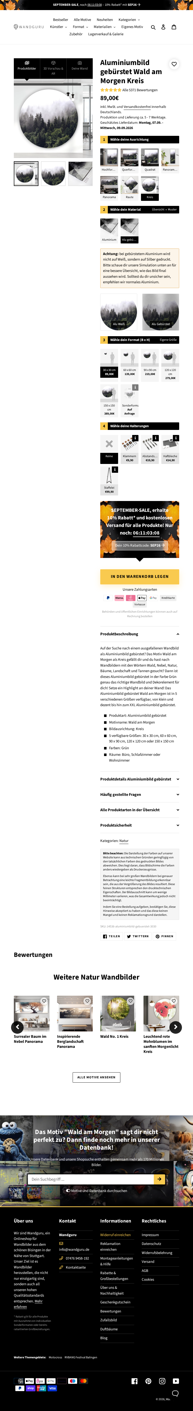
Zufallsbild (108, 1320)
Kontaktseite (76, 1267)
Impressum (150, 1235)
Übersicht (158, 209)
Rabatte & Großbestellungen (114, 1275)
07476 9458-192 (77, 1258)
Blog (104, 1338)
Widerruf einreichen (115, 1235)
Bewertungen (110, 1311)
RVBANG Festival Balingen (81, 1358)
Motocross (55, 1358)
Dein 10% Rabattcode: (138, 545)
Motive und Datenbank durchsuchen (98, 1191)
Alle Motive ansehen (96, 1077)
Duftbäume (109, 1329)
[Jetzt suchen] (159, 1179)
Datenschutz (151, 1243)
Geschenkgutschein (115, 1302)
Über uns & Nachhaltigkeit (112, 1290)
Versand (148, 1261)
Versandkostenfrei (137, 106)
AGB (145, 1270)
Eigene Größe (168, 340)
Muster (172, 209)
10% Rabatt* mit (121, 5)
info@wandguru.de (74, 1249)
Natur (123, 840)
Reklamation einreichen (110, 1246)
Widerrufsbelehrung (157, 1253)
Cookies (148, 1279)
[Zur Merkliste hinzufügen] (174, 64)
